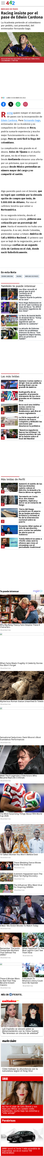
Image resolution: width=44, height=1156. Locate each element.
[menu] (3, 3)
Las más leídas (10, 376)
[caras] (22, 1079)
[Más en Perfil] (15, 994)
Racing (10, 113)
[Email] (25, 104)
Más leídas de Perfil (13, 479)
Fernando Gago (32, 120)
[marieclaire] (22, 1041)
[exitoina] (22, 1001)
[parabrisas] (22, 1121)
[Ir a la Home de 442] (10, 4)
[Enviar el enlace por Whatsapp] (18, 104)
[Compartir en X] (10, 104)
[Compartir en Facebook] (3, 104)
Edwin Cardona (9, 120)
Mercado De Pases (31, 276)
